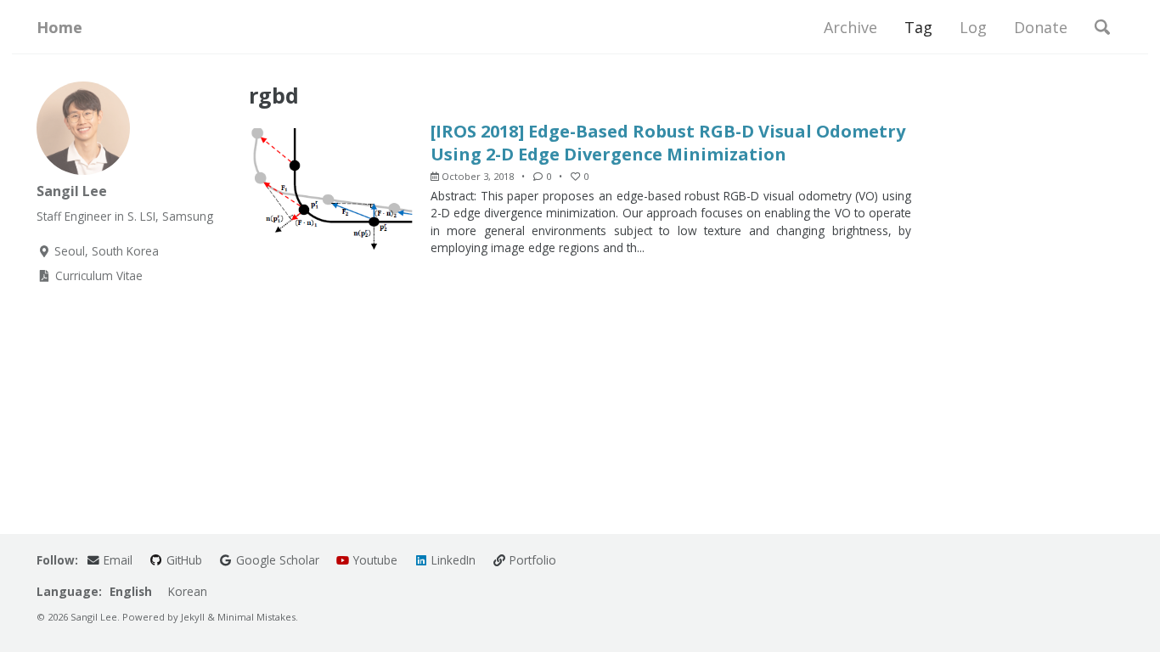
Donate (1040, 27)
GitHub (182, 560)
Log (973, 27)
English (131, 591)
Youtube (373, 560)
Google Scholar (276, 560)
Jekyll (193, 616)
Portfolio (531, 560)
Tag (918, 27)
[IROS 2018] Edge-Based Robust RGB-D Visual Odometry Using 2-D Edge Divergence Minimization (668, 143)
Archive (850, 27)
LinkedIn (452, 560)
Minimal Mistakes (256, 616)
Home (59, 27)
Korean (187, 591)
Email (116, 560)
